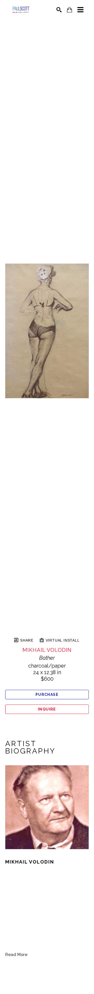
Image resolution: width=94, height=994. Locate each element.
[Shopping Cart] (69, 10)
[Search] (59, 9)
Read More (16, 954)
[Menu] (80, 9)
